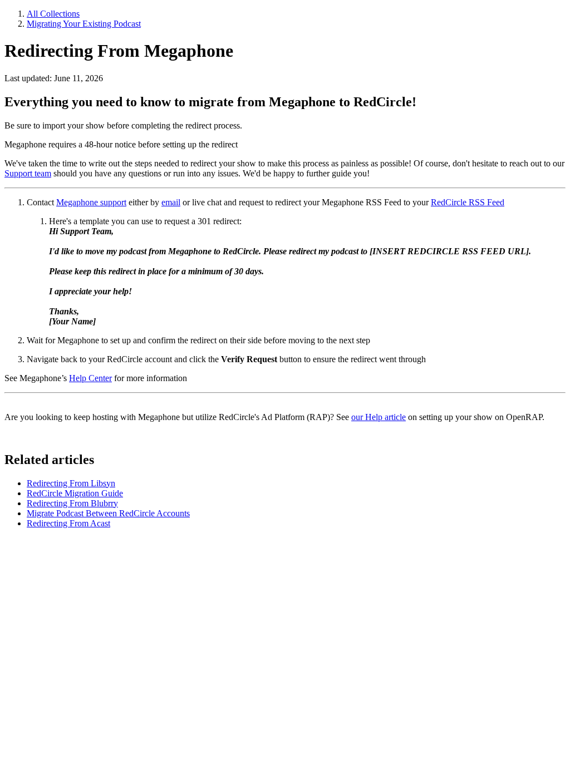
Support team (27, 173)
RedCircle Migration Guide (75, 493)
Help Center (90, 378)
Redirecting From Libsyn (71, 483)
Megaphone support (91, 202)
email (170, 202)
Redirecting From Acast (68, 523)
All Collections (53, 13)
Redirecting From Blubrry (72, 503)
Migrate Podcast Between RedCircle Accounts (108, 513)
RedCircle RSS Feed (467, 202)
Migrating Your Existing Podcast (84, 23)
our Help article (378, 417)
